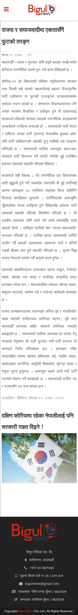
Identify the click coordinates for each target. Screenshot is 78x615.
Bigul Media (26, 611)
